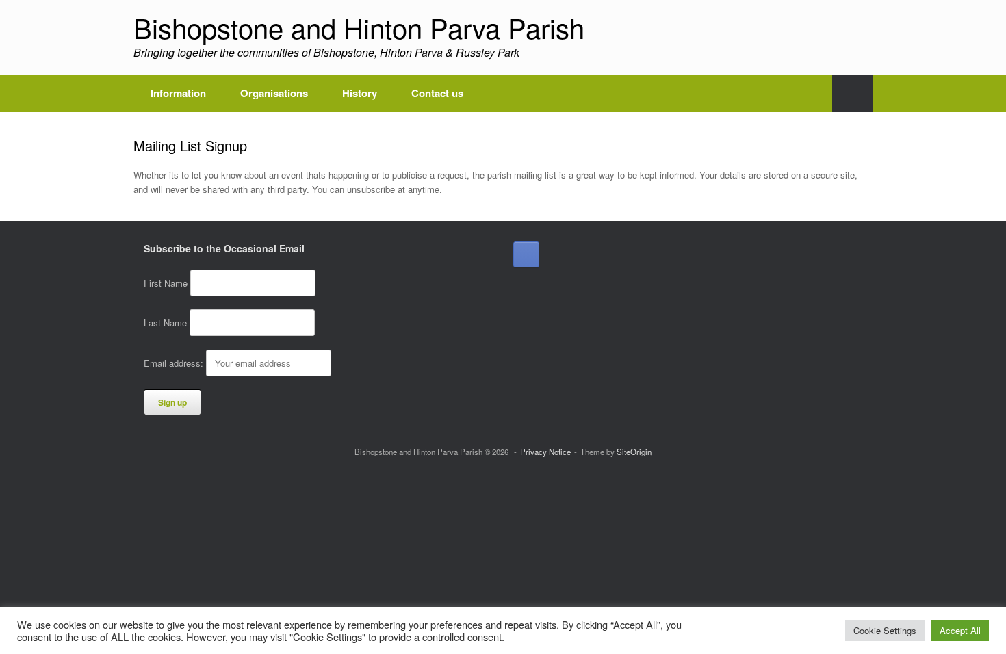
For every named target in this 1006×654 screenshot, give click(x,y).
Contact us (437, 93)
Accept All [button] (960, 630)
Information (178, 93)
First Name (166, 282)
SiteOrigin (634, 451)
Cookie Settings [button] (884, 630)
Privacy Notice (545, 451)
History (359, 93)
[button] (852, 93)
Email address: (175, 362)
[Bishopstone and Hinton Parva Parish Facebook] (526, 254)
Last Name (165, 322)
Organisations (274, 93)
